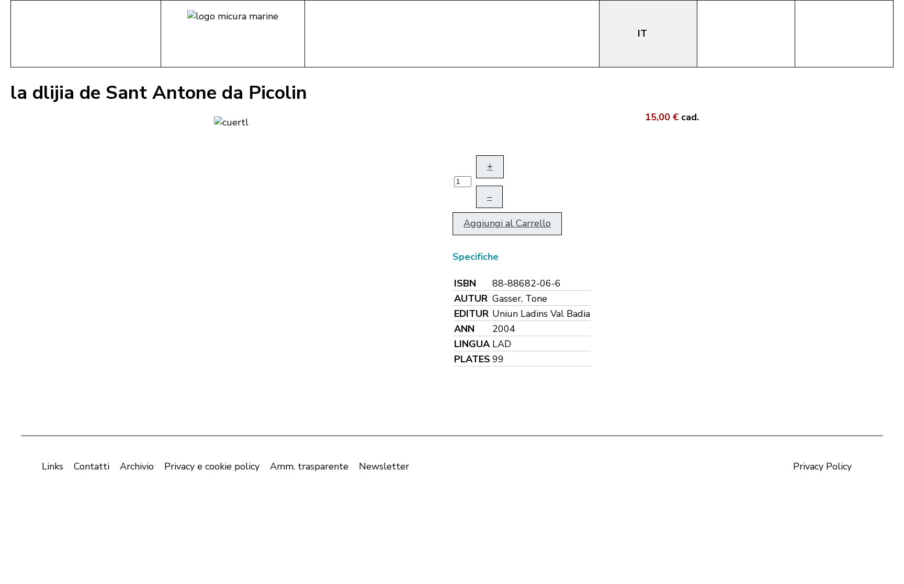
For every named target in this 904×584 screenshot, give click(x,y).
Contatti (91, 466)
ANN (464, 329)
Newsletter (384, 466)
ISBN (465, 283)
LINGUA (472, 344)
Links (52, 466)
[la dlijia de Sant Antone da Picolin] (231, 121)
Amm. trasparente (309, 466)
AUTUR (471, 298)
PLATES (472, 359)
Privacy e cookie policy (211, 466)
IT (644, 33)
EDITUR (471, 313)
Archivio (137, 466)
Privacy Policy (822, 466)
